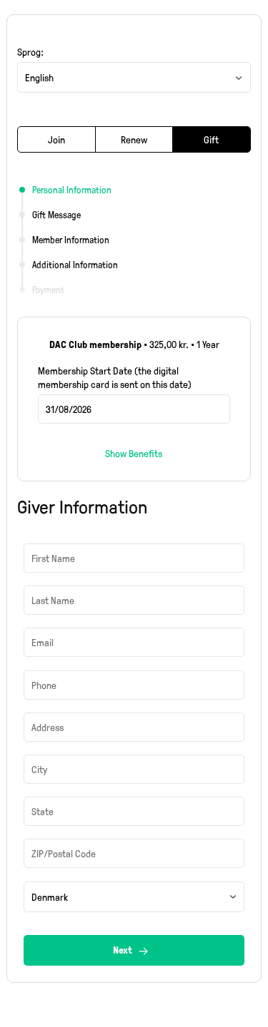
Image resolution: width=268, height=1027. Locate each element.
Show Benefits (133, 453)
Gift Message (56, 214)
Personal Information (71, 189)
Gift (211, 139)
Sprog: (30, 51)
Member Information (70, 239)
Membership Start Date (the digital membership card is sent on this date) (115, 377)
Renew (134, 139)
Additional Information (75, 264)
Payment (48, 289)
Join (56, 139)
